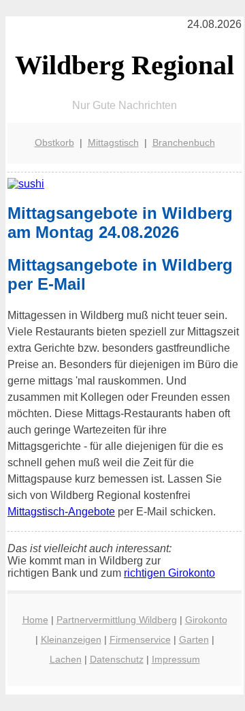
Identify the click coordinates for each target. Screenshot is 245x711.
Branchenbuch (183, 142)
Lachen (66, 659)
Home (35, 619)
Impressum (176, 659)
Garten (194, 639)
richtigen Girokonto (169, 573)
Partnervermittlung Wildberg (116, 619)
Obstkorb (54, 142)
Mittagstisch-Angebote (61, 511)
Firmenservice (140, 639)
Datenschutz (117, 659)
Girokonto (206, 619)
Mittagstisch (113, 142)
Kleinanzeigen (71, 639)
